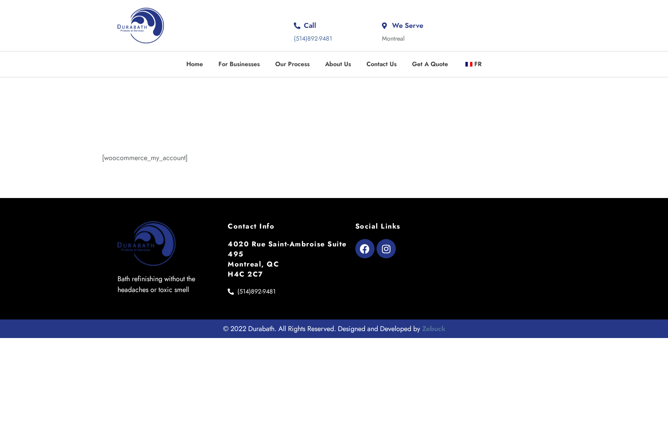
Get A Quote (430, 64)
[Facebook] (365, 248)
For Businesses (239, 64)
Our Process (292, 64)
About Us (338, 64)
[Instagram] (386, 248)
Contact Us (381, 64)
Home (194, 64)
